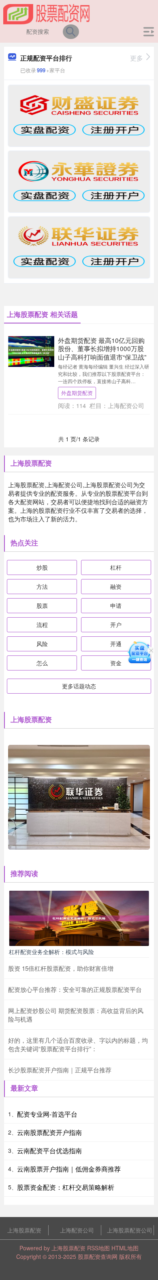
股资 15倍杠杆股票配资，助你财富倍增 (60, 968)
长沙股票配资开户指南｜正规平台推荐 (59, 1069)
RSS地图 (98, 1248)
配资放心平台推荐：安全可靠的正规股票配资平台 (75, 989)
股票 (42, 605)
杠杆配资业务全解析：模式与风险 (51, 952)
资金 (116, 663)
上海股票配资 (24, 1230)
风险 (42, 644)
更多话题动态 (79, 686)
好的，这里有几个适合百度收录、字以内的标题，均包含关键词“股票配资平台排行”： (78, 1044)
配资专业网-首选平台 (47, 1114)
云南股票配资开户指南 (49, 1132)
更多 (136, 58)
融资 (116, 586)
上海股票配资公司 (129, 1230)
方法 (42, 586)
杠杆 (116, 567)
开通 (116, 644)
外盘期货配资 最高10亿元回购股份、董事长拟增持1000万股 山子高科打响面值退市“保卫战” (102, 348)
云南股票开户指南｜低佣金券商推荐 (69, 1169)
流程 (42, 624)
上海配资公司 (77, 1230)
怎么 (42, 663)
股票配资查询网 (97, 1256)
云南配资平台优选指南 (49, 1150)
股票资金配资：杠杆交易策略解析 (65, 1187)
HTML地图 (125, 1248)
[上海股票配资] (46, 13)
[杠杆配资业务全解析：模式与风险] (79, 917)
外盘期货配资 (77, 393)
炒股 (42, 567)
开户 (116, 624)
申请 (116, 605)
